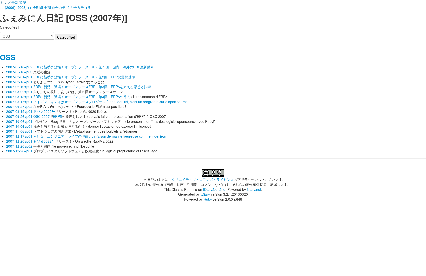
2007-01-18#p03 (19, 71)
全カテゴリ (82, 7)
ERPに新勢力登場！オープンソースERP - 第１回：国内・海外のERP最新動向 (93, 66)
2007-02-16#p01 (19, 81)
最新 (14, 2)
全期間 (38, 7)
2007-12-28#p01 (19, 151)
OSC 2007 (41, 116)
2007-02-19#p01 (19, 86)
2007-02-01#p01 (19, 76)
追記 (22, 2)
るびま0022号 (44, 141)
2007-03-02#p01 (19, 91)
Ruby (208, 199)
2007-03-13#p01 (19, 96)
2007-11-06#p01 (19, 131)
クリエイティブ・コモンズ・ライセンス (203, 179)
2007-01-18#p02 (19, 66)
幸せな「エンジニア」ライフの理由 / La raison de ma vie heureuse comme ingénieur (99, 136)
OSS (8, 57)
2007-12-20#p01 (19, 141)
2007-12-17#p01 (19, 136)
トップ (5, 2)
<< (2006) (7, 7)
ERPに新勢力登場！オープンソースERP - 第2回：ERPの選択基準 (84, 76)
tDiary (205, 194)
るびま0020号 (44, 111)
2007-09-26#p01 (19, 116)
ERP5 (57, 116)
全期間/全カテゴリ (58, 7)
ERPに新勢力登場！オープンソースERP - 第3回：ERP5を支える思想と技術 (92, 86)
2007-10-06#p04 (19, 126)
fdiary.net (254, 189)
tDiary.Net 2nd (214, 189)
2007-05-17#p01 (19, 101)
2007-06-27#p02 (19, 106)
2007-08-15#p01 (19, 111)
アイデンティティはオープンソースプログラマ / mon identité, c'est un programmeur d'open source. (111, 101)
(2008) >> (24, 7)
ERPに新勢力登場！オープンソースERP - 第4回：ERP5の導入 (81, 96)
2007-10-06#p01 (19, 121)
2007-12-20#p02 (19, 146)
